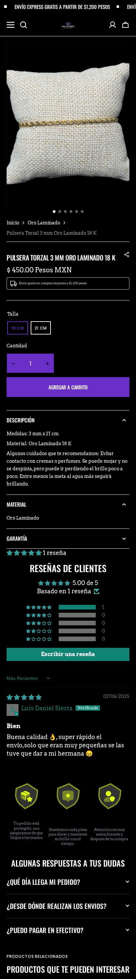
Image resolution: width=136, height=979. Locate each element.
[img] (24, 697)
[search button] (23, 25)
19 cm (19, 329)
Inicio (13, 222)
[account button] (113, 25)
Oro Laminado (44, 222)
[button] (125, 25)
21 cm (43, 329)
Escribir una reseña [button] (68, 654)
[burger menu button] (11, 25)
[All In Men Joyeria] (68, 24)
